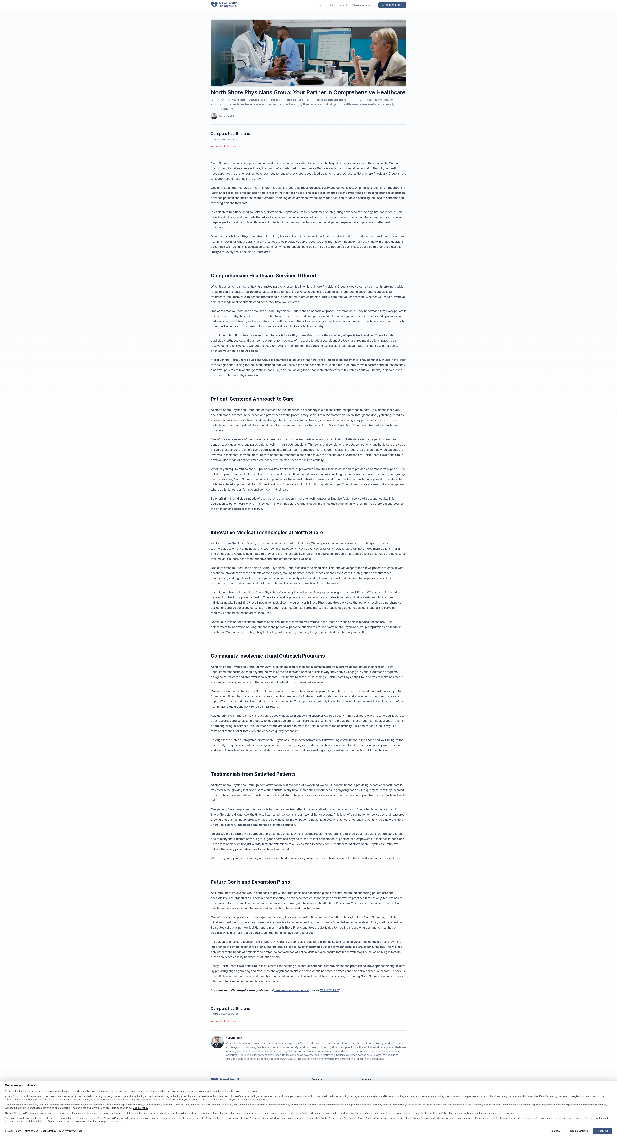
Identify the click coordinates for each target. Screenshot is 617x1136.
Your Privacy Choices (70, 1130)
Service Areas (361, 5)
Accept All (602, 1130)
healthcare (242, 286)
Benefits (343, 5)
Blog (331, 5)
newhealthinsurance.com (291, 990)
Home (320, 5)
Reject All (556, 1130)
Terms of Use (30, 1130)
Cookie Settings (579, 1130)
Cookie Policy (140, 1107)
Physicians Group (243, 543)
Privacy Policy (13, 1130)
